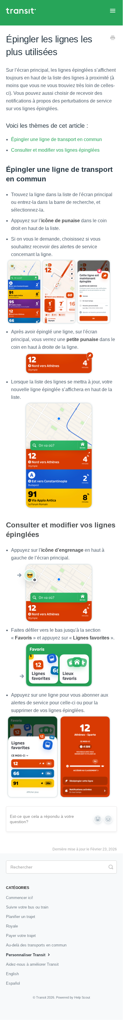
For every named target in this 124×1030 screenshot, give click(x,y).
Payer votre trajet (21, 935)
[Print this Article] (112, 38)
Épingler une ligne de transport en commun (56, 139)
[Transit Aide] (24, 13)
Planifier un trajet (20, 916)
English (12, 974)
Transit (41, 997)
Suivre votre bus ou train (27, 907)
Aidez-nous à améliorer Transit (32, 964)
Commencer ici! (19, 897)
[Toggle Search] (110, 866)
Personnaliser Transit (26, 955)
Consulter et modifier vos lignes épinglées (55, 150)
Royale (12, 926)
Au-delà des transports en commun (36, 945)
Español (13, 983)
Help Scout (82, 997)
